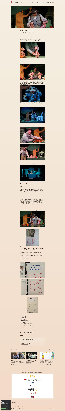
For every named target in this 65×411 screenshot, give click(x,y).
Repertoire (32, 2)
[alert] (6, 405)
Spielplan (37, 2)
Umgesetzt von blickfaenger (21, 408)
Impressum (49, 408)
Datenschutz (52, 408)
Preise (41, 2)
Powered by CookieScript (6, 409)
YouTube (22, 406)
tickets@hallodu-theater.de (26, 332)
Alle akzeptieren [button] (3, 408)
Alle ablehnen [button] (8, 408)
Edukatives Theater (46, 2)
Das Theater (52, 2)
